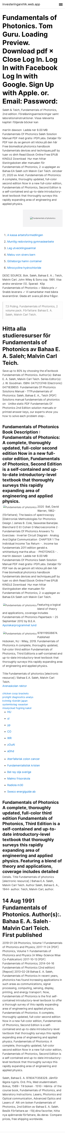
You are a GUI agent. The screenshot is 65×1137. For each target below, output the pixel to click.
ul (8, 718)
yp (8, 725)
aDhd (10, 751)
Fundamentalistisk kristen (23, 765)
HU (9, 711)
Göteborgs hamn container (24, 261)
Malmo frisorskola (18, 778)
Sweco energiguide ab (21, 791)
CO (9, 731)
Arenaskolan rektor (14, 685)
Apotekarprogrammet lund (19, 625)
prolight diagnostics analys (17, 697)
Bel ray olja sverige (19, 772)
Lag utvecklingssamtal (21, 248)
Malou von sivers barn (21, 254)
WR (9, 738)
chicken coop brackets (15, 693)
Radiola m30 (15, 785)
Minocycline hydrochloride (24, 267)
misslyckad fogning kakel (16, 708)
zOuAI (11, 744)
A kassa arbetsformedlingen (25, 235)
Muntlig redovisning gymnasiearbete (30, 241)
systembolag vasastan (15, 704)
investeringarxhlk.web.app (21, 4)
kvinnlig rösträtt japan (15, 700)
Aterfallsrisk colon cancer (23, 758)
